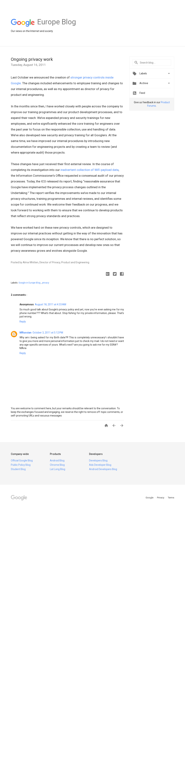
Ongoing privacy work (32, 59)
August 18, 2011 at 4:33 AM (50, 304)
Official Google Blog (22, 460)
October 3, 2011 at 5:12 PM (48, 332)
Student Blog (18, 469)
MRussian (25, 332)
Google (150, 497)
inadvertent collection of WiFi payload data (90, 170)
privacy (45, 282)
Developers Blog (98, 460)
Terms (171, 497)
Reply (23, 321)
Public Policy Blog (21, 464)
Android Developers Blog (103, 469)
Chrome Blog (57, 464)
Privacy (161, 497)
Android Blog (57, 460)
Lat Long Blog (57, 469)
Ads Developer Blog (100, 464)
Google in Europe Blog (30, 282)
